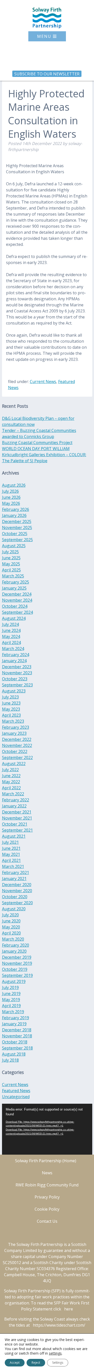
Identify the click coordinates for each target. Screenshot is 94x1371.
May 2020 (11, 927)
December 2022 (16, 739)
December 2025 (16, 521)
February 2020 (15, 945)
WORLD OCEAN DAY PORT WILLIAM (36, 448)
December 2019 (16, 957)
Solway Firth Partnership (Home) (45, 1160)
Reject (36, 1362)
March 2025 (13, 576)
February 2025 (15, 582)
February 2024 (15, 654)
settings (55, 1353)
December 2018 (16, 1030)
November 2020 (17, 890)
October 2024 (14, 606)
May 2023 (11, 709)
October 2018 (14, 1042)
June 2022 (11, 775)
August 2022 (14, 763)
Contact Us (47, 1221)
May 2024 (11, 636)
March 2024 (13, 648)
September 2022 (17, 757)
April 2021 (11, 860)
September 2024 (17, 612)
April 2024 (11, 642)
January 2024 (14, 660)
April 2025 (11, 570)
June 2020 (11, 921)
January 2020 (14, 951)
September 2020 (17, 903)
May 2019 (11, 999)
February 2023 (15, 727)
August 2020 (14, 909)
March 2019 (13, 1011)
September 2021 (17, 830)
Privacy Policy (47, 1197)
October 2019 (14, 969)
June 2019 (11, 993)
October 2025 (14, 533)
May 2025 (11, 564)
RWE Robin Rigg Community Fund (47, 1185)
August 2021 (14, 836)
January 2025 (14, 588)
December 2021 (16, 812)
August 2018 (14, 1054)
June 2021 (11, 848)
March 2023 (13, 721)
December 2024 (16, 594)
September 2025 (17, 539)
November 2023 (17, 673)
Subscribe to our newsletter (46, 73)
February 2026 (15, 509)
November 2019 (17, 963)
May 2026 (11, 503)
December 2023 (16, 666)
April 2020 (11, 933)
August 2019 (14, 981)
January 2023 (14, 733)
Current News (43, 381)
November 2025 (17, 527)
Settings (57, 1362)
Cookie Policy (47, 1209)
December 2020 (16, 884)
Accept (15, 1362)
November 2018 (17, 1036)
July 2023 (10, 697)
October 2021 (14, 824)
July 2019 (10, 987)
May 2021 (11, 854)
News (47, 1173)
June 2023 (11, 703)
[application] (47, 1129)
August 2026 (14, 485)
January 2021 (14, 878)
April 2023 (11, 715)
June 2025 (11, 558)
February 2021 (15, 872)
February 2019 (15, 1017)
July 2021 (10, 842)
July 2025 (10, 552)
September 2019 (17, 975)
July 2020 (10, 915)
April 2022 (11, 788)
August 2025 (14, 545)
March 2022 (13, 794)
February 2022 (15, 800)
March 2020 (13, 939)
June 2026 (11, 497)
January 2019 (14, 1024)
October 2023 (14, 679)
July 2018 (10, 1060)
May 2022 (11, 781)
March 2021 (13, 866)
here (68, 1309)
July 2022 (10, 769)
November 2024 (17, 600)
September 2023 (17, 685)
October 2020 (14, 896)
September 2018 (17, 1048)
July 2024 (10, 624)
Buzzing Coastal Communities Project (37, 442)
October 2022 (14, 751)
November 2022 (17, 745)
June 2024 (11, 630)
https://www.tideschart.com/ (59, 1325)
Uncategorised (16, 1096)
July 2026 (10, 491)
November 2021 (17, 818)
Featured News (16, 1090)
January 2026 (14, 515)
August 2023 (14, 691)
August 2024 (14, 618)
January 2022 (14, 806)
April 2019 (11, 1005)
